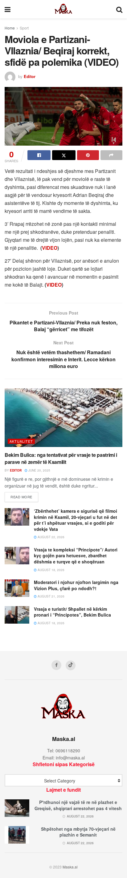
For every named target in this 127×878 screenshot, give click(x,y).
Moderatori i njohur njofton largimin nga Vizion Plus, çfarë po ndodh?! (76, 585)
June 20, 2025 (38, 470)
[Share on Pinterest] (88, 155)
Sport (24, 27)
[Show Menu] (7, 9)
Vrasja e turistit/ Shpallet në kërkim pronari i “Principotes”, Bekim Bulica (72, 612)
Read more (24, 496)
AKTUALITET (21, 441)
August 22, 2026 (50, 537)
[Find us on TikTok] (71, 665)
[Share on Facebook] (39, 155)
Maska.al (70, 866)
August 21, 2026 (50, 596)
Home (10, 27)
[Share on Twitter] (63, 155)
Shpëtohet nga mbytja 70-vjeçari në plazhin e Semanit (78, 832)
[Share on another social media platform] (111, 155)
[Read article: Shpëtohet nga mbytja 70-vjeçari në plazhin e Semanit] (17, 835)
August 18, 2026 (50, 570)
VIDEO (49, 247)
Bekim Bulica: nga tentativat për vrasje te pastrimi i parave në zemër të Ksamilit (61, 458)
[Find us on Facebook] (56, 665)
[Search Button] (119, 9)
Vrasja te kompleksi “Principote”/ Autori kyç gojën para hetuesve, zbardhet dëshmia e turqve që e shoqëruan (75, 556)
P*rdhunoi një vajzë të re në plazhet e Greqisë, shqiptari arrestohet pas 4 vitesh (78, 805)
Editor (29, 76)
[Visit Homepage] (63, 9)
